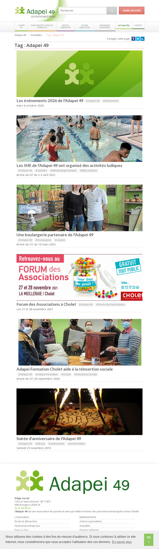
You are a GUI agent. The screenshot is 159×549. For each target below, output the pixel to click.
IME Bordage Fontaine (63, 170)
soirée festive (76, 443)
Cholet (66, 374)
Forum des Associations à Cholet (46, 304)
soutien (60, 240)
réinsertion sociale (85, 374)
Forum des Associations (110, 304)
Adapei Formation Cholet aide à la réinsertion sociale (64, 369)
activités (41, 170)
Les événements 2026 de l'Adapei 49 (49, 100)
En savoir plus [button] (122, 542)
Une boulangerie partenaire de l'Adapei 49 (54, 234)
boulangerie (43, 240)
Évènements (110, 101)
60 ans (40, 443)
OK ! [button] (149, 540)
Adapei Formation (47, 374)
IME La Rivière (88, 170)
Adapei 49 (92, 101)
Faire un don (132, 10)
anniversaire (56, 443)
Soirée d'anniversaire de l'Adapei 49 (48, 438)
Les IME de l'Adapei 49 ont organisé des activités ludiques (69, 165)
